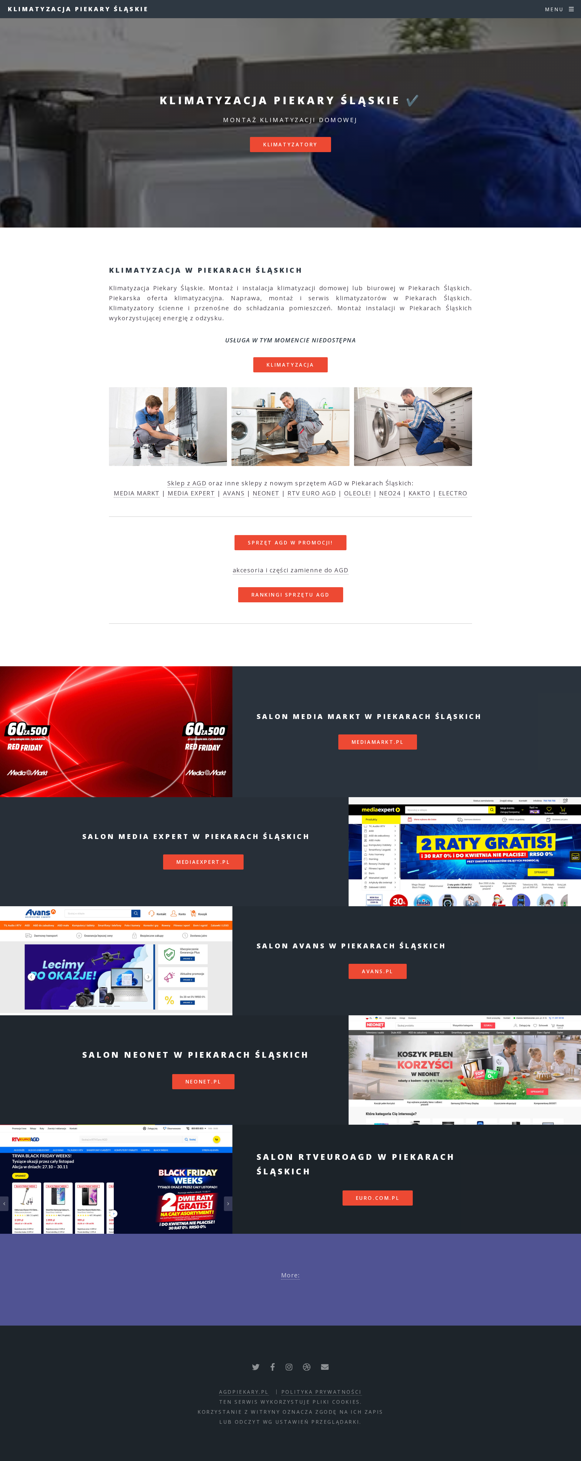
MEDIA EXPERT (191, 493)
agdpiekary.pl (244, 1392)
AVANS (234, 493)
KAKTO (420, 493)
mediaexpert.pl (203, 862)
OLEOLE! (357, 493)
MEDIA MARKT (137, 493)
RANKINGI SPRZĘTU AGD (290, 594)
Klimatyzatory (290, 144)
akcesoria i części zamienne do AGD (291, 570)
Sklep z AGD (187, 483)
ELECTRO (453, 493)
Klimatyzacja (290, 364)
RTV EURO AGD (311, 493)
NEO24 (390, 493)
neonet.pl (203, 1081)
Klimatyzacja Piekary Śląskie (78, 9)
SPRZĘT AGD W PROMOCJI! (290, 542)
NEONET (266, 493)
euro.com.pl (378, 1198)
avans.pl (377, 971)
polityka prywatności (321, 1392)
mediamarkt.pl (378, 742)
